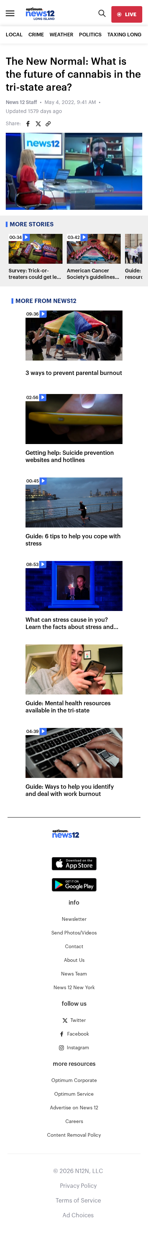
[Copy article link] (48, 124)
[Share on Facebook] (28, 124)
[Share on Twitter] (38, 124)
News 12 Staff (21, 102)
